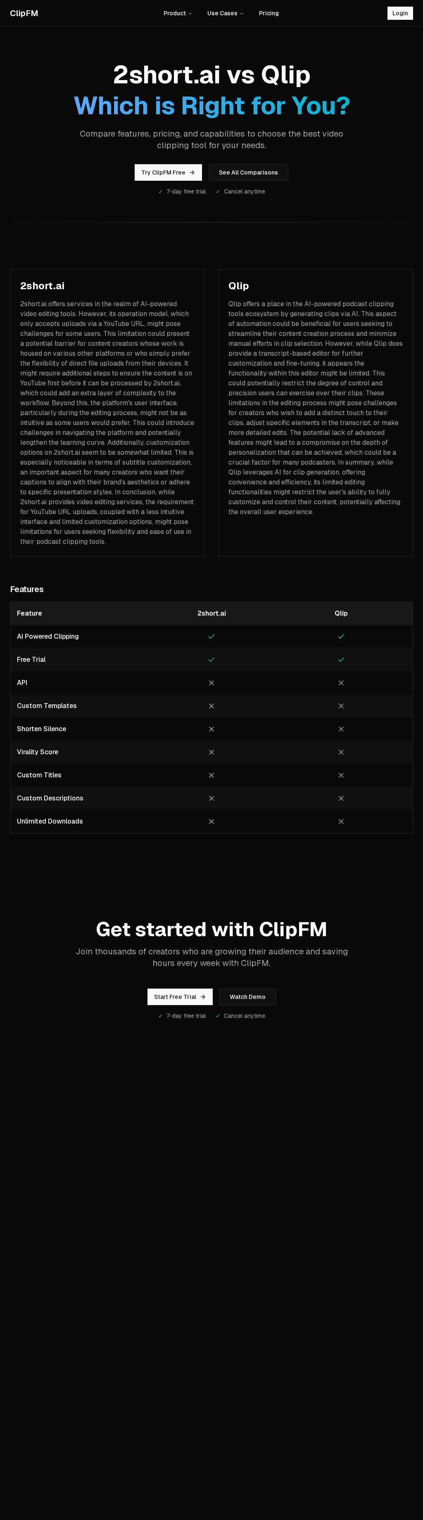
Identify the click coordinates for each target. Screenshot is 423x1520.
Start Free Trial (175, 997)
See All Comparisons (248, 172)
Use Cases (222, 13)
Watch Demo (248, 997)
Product (175, 13)
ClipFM (24, 13)
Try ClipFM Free (163, 172)
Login (400, 13)
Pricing (269, 13)
